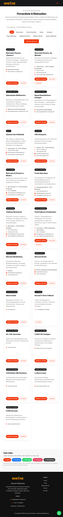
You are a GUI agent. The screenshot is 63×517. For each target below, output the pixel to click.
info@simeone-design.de (15, 272)
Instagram (38, 459)
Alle (12, 32)
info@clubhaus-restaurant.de (16, 234)
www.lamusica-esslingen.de (16, 194)
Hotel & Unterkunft (31, 32)
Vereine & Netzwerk (51, 36)
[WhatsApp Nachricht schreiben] (59, 513)
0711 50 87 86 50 (12, 230)
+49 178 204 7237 (41, 151)
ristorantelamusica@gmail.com (16, 192)
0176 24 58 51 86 (12, 232)
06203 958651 (40, 230)
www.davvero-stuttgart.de (15, 71)
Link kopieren (50, 459)
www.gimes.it (11, 309)
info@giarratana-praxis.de (43, 193)
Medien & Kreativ (37, 36)
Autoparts (49, 32)
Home (45, 480)
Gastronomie (19, 32)
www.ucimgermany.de (14, 424)
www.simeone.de (12, 274)
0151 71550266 (40, 232)
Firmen (45, 488)
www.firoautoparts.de (42, 155)
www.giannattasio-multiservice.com (18, 111)
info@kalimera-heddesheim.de (45, 234)
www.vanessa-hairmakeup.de (16, 154)
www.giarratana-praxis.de (43, 195)
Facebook (17, 459)
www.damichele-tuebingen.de (44, 74)
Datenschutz (21, 506)
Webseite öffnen (12, 83)
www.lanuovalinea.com (42, 386)
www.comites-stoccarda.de (44, 348)
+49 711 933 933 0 (41, 149)
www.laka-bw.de (12, 386)
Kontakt (45, 490)
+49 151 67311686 (13, 150)
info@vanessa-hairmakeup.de (16, 152)
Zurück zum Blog (31, 41)
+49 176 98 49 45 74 (42, 191)
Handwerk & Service (25, 36)
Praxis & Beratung (11, 36)
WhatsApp (52, 79)
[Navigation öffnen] (57, 3)
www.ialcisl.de (12, 347)
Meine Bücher (45, 485)
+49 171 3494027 (18, 502)
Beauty (41, 32)
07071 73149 (40, 70)
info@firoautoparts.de (42, 153)
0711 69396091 (12, 190)
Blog (45, 483)
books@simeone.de (41, 271)
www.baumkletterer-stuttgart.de (45, 111)
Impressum (14, 506)
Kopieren (23, 83)
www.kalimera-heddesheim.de (44, 236)
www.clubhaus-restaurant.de (16, 236)
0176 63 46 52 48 (41, 72)
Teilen (8, 459)
